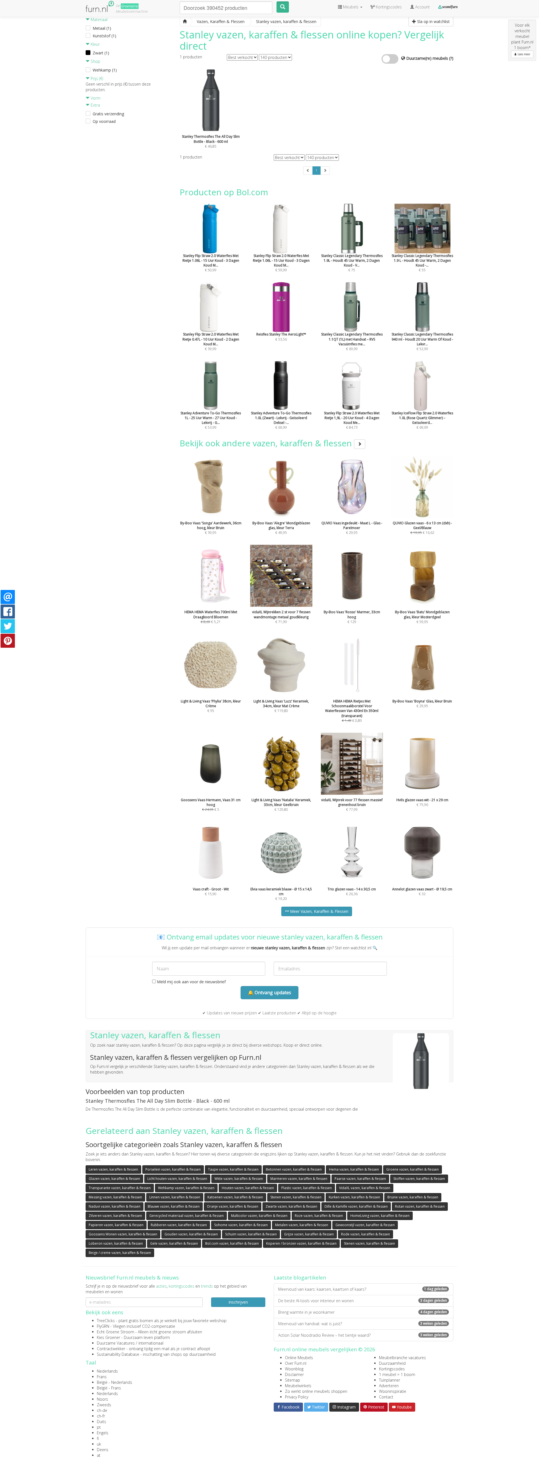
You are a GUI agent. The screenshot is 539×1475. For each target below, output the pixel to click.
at (99, 1455)
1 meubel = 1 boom (397, 1374)
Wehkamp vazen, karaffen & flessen (186, 1187)
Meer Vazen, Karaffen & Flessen (318, 911)
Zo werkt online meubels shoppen (316, 1391)
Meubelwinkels (298, 1385)
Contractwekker (111, 1348)
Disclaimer (294, 1374)
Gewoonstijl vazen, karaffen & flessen (365, 1225)
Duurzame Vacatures (116, 1343)
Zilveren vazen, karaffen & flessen (115, 1215)
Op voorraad (104, 121)
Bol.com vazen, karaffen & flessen (232, 1243)
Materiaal (99, 19)
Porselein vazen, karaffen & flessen (173, 1169)
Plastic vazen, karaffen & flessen (306, 1187)
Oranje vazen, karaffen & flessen (232, 1206)
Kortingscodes (392, 1368)
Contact (386, 1397)
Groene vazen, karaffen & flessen (412, 1169)
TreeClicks (106, 1320)
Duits (101, 1421)
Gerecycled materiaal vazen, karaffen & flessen (186, 1215)
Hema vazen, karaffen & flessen (354, 1169)
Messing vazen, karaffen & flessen (115, 1197)
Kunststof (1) (104, 35)
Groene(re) (129, 6)
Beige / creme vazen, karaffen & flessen (120, 1252)
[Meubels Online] (184, 21)
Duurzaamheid (392, 1363)
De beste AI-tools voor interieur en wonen (362, 1300)
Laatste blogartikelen (300, 1277)
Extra (95, 105)
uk (99, 1444)
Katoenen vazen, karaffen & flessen (235, 1197)
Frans (102, 1376)
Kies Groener (108, 1337)
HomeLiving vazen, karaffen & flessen (380, 1215)
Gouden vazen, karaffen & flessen (191, 1234)
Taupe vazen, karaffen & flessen (233, 1169)
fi (98, 1438)
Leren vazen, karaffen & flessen (113, 1169)
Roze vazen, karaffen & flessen (319, 1215)
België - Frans (109, 1388)
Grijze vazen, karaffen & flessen (309, 1234)
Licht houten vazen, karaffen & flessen (177, 1178)
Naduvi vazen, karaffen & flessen (114, 1206)
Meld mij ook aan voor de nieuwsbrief (191, 981)
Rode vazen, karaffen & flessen (365, 1234)
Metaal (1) (102, 28)
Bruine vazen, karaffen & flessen (412, 1197)
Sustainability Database (118, 1354)
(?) (451, 58)
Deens (102, 1449)
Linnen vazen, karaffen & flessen (174, 1197)
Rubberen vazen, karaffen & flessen (179, 1225)
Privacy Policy (296, 1397)
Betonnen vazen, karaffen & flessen (294, 1169)
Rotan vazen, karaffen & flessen (420, 1206)
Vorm (95, 98)
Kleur (95, 44)
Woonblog (294, 1368)
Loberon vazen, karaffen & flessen (116, 1243)
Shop (95, 61)
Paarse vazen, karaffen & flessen (360, 1178)
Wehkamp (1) (105, 70)
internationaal (150, 1343)
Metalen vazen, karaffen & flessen (301, 1225)
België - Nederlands (114, 1382)
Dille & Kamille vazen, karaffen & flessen (356, 1206)
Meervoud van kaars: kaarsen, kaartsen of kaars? (362, 1289)
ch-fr (101, 1416)
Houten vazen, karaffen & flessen (248, 1187)
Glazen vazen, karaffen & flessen (114, 1178)
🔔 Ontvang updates (269, 992)
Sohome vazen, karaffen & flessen (241, 1225)
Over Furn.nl (295, 1363)
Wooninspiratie (392, 1391)
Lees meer (523, 54)
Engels (102, 1432)
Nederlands (107, 1371)
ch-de (102, 1410)
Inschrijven (238, 1302)
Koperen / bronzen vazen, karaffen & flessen (301, 1243)
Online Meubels (299, 1357)
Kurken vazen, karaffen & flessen (354, 1197)
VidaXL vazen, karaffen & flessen (364, 1187)
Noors (102, 1399)
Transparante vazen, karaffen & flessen (120, 1187)
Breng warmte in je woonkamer (362, 1312)
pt (99, 1427)
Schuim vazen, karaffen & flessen (251, 1234)
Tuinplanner (389, 1380)
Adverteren (389, 1385)
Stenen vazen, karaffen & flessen (295, 1197)
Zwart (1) (101, 53)
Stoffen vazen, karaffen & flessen (419, 1178)
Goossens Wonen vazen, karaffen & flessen (123, 1234)
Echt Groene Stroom (115, 1331)
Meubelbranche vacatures (402, 1357)
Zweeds (104, 1404)
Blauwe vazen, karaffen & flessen (174, 1206)
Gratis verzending (108, 113)
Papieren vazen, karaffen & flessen (116, 1225)
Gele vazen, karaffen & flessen (174, 1243)
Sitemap (292, 1380)
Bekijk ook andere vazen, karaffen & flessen (267, 443)
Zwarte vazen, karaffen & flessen (291, 1206)
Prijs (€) (96, 78)
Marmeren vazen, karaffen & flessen (298, 1178)
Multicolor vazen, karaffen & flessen (259, 1215)
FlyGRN (103, 1326)
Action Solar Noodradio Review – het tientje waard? (362, 1335)
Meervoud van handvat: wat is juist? (362, 1323)
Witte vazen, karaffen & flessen (238, 1178)
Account (422, 7)
